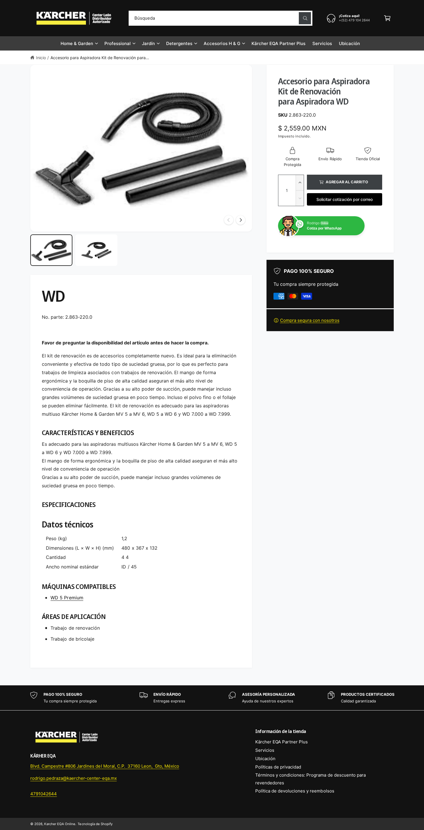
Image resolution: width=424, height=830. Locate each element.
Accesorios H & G (222, 43)
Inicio (41, 57)
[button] (387, 18)
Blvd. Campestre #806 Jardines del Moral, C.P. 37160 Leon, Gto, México (104, 766)
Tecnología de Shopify (95, 824)
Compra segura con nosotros (309, 320)
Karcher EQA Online (59, 824)
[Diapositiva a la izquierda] (228, 220)
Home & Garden (77, 43)
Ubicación (265, 758)
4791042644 (43, 794)
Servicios (264, 750)
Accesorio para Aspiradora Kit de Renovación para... (99, 57)
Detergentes (179, 43)
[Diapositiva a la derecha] (240, 220)
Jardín (148, 43)
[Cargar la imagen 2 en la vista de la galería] (96, 250)
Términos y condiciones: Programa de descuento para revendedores (310, 779)
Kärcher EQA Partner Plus (281, 742)
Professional (117, 43)
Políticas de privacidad (278, 767)
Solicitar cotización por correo (344, 199)
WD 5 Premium (66, 597)
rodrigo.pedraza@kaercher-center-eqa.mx (73, 778)
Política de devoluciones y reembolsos (294, 791)
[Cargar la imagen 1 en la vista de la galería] (51, 250)
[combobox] (220, 18)
